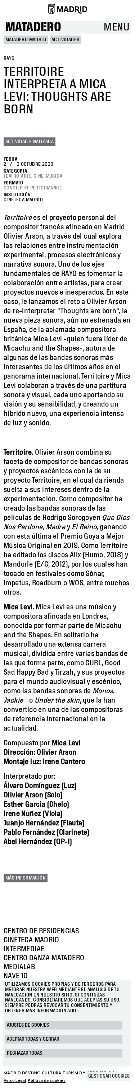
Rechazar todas (24, 1053)
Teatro (11, 176)
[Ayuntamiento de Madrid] (67, 8)
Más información (25, 878)
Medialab (19, 967)
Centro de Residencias (41, 931)
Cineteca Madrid (31, 940)
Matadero (33, 27)
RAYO (9, 58)
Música (54, 176)
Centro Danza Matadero (44, 958)
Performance (46, 188)
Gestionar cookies (109, 1076)
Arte (26, 176)
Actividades (65, 39)
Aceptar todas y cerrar (33, 1039)
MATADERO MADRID (25, 39)
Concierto (16, 188)
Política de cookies (47, 1080)
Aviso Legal (15, 1080)
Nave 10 (16, 976)
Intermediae (24, 949)
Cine (38, 176)
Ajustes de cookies (28, 1025)
